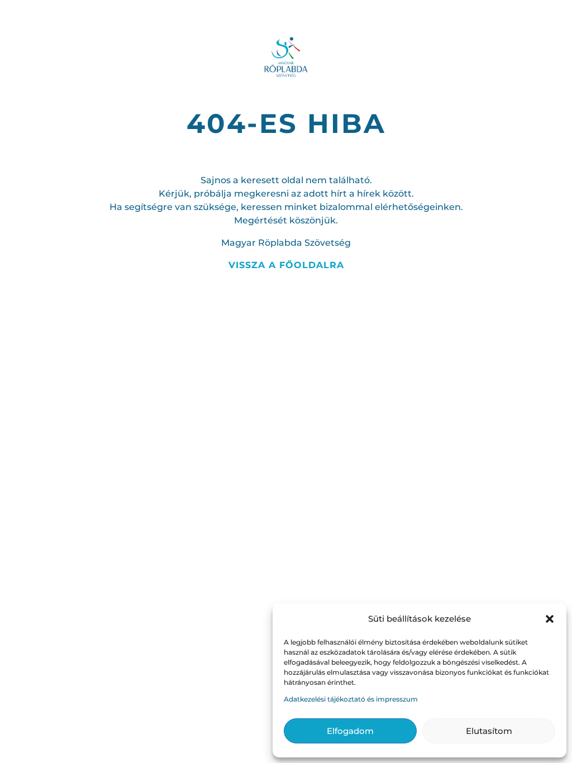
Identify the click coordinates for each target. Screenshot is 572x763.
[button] (549, 618)
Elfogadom (350, 731)
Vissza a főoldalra (286, 265)
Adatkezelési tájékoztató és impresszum (351, 699)
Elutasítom (489, 731)
